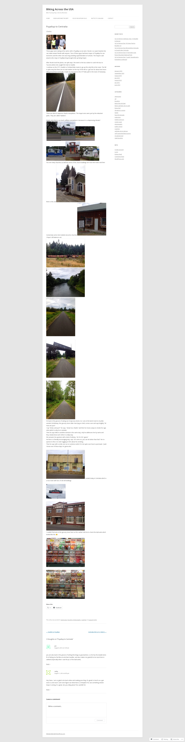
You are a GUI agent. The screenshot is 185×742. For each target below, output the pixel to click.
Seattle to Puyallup (53, 632)
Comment (100, 720)
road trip (83, 620)
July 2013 (117, 78)
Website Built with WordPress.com (55, 734)
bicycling (70, 620)
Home (48, 18)
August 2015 (118, 76)
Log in (116, 152)
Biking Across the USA (60, 9)
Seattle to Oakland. (97, 18)
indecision (118, 117)
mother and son (119, 119)
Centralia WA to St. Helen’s (97, 632)
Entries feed (118, 154)
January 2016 (118, 71)
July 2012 (117, 83)
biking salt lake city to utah (122, 106)
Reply (48, 664)
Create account (119, 150)
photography (77, 620)
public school (118, 126)
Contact (110, 18)
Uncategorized (119, 136)
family (116, 113)
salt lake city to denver (121, 131)
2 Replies (49, 31)
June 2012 (117, 85)
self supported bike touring (123, 133)
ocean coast (118, 122)
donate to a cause (120, 110)
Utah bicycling (119, 138)
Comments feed (119, 156)
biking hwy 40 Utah (120, 103)
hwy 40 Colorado (119, 115)
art (115, 99)
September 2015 (119, 73)
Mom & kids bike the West (60, 18)
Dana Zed (117, 108)
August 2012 (118, 80)
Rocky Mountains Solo (80, 18)
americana (64, 620)
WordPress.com (119, 159)
